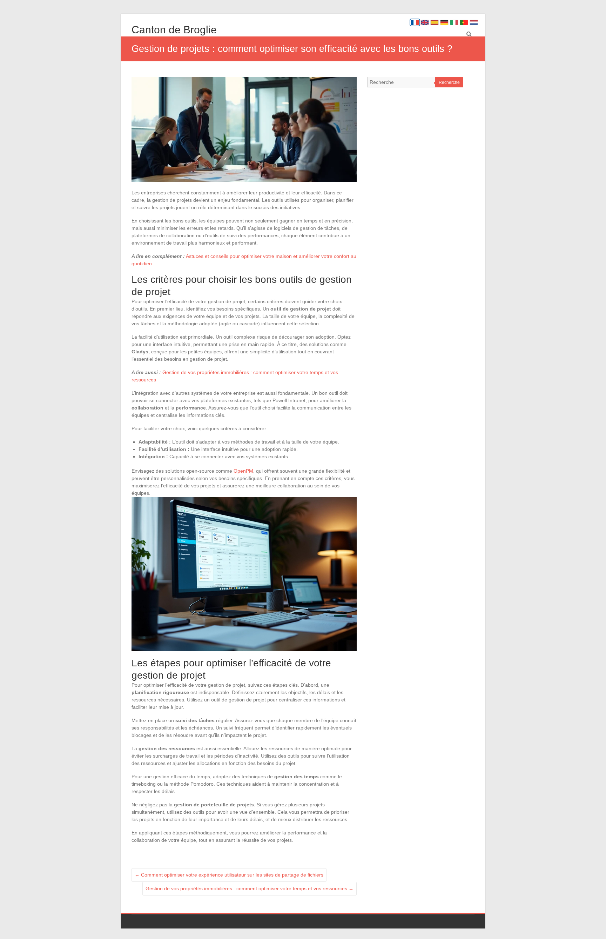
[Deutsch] (444, 22)
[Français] (415, 22)
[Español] (434, 22)
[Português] (464, 22)
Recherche (449, 82)
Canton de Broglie (174, 29)
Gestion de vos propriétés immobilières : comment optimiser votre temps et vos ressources (250, 888)
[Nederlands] (474, 22)
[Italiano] (454, 22)
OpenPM (243, 471)
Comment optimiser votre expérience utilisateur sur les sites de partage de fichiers (229, 875)
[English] (424, 22)
